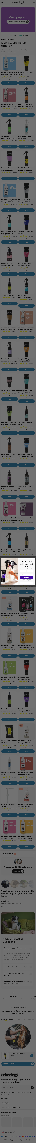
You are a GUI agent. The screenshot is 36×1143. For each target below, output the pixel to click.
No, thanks (26, 582)
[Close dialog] (34, 559)
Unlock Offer (26, 577)
